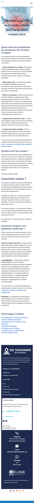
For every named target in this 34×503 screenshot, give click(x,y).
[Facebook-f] (4, 421)
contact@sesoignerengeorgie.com (17, 452)
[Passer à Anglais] (13, 491)
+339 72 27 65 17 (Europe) (17, 439)
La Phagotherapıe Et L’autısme (10, 328)
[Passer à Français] (10, 491)
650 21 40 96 (17, 464)
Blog (4, 383)
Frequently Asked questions (11, 389)
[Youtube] (6, 421)
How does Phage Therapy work (11, 394)
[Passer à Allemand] (17, 491)
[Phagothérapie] (6, 3)
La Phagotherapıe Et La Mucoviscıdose (12, 330)
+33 (17, 462)
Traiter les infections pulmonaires (11, 320)
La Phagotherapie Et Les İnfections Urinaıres (14, 317)
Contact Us (6, 386)
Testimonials (6, 392)
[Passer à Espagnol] (23, 491)
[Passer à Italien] (20, 491)
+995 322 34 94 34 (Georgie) (17, 441)
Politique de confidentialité (10, 375)
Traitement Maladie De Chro (9, 332)
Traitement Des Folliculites (9, 326)
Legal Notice (6, 372)
